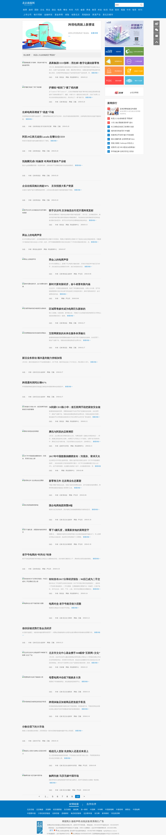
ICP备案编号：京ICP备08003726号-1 (58, 833)
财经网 (75, 809)
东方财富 (67, 809)
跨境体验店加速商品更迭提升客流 (67, 702)
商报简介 (66, 821)
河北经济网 (115, 813)
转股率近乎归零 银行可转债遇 (122, 135)
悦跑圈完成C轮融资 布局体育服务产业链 (44, 161)
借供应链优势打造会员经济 (36, 628)
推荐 (25, 10)
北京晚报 (39, 809)
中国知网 (136, 809)
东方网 (97, 813)
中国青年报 (31, 813)
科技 (100, 10)
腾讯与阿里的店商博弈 (61, 431)
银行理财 (38, 14)
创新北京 (75, 14)
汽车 (77, 10)
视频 (123, 10)
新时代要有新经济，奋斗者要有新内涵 (69, 284)
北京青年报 (87, 813)
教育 (94, 10)
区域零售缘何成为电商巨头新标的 (67, 308)
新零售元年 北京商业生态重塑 (65, 480)
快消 (106, 10)
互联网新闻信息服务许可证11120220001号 (105, 833)
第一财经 (84, 809)
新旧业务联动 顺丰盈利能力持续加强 (42, 358)
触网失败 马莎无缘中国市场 (64, 775)
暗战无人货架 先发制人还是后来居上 (68, 751)
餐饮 (65, 10)
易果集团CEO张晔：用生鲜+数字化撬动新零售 (74, 63)
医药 (117, 10)
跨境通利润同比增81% (34, 382)
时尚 (71, 10)
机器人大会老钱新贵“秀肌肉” (44, 55)
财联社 (127, 809)
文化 (42, 10)
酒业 (54, 10)
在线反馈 (85, 821)
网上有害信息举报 (63, 830)
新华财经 (105, 813)
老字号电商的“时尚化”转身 (36, 554)
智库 (134, 10)
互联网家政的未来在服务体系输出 (67, 333)
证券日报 (55, 813)
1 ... (46, 796)
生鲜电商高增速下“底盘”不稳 (38, 112)
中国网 (92, 809)
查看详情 (95, 72)
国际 (37, 10)
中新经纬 (119, 809)
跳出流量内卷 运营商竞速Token (123, 139)
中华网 (100, 809)
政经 (31, 10)
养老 (88, 10)
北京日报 (30, 809)
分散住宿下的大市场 (33, 726)
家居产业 (96, 14)
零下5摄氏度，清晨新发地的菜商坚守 (69, 530)
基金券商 (59, 14)
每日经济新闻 (76, 813)
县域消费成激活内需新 (128, 109)
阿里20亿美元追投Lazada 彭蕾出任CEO (43, 136)
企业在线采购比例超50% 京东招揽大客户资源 (47, 186)
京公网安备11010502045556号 (82, 833)
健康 (83, 10)
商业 (48, 10)
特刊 (140, 10)
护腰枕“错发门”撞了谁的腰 (63, 87)
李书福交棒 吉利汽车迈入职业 (122, 151)
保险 (67, 14)
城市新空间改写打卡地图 (120, 131)
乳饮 (111, 10)
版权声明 (75, 821)
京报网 (48, 809)
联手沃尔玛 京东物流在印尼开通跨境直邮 (71, 210)
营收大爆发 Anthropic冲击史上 (122, 143)
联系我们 (94, 821)
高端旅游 (86, 14)
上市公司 (27, 14)
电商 (59, 10)
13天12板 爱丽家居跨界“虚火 (122, 122)
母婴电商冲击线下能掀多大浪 (65, 677)
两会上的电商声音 (32, 235)
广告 (102, 821)
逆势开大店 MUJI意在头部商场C (123, 147)
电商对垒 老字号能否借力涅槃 (65, 603)
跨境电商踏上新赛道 (81, 24)
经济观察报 (57, 809)
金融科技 (48, 14)
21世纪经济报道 (44, 813)
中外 (129, 10)
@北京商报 (134, 92)
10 (77, 796)
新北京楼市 (108, 14)
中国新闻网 (109, 809)
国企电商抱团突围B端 (60, 505)
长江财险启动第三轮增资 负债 (122, 127)
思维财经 (65, 813)
